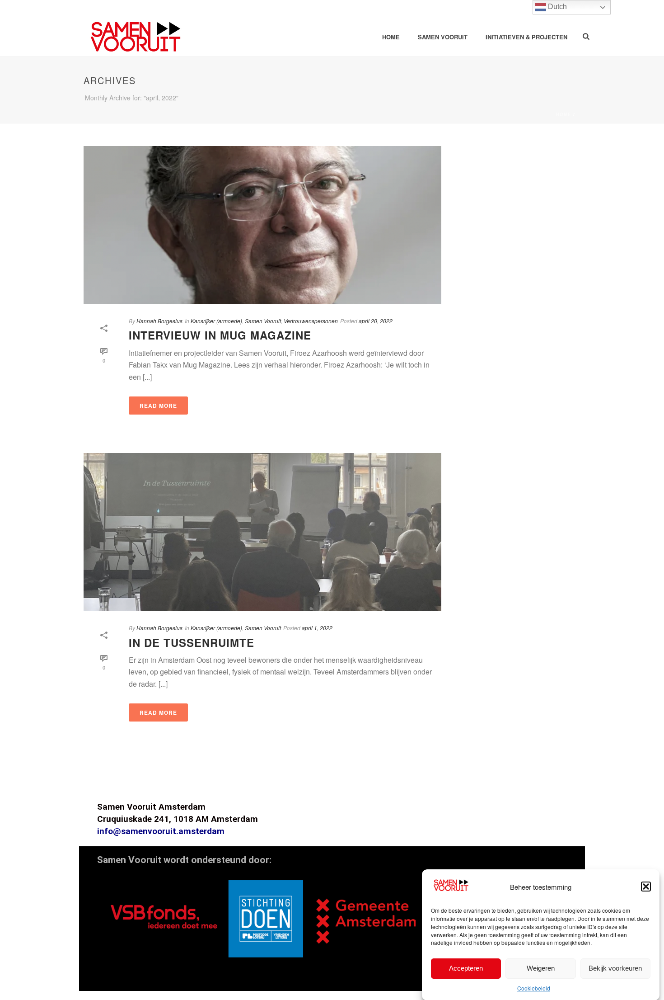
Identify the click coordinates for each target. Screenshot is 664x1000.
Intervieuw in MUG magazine (220, 335)
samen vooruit (443, 37)
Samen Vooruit (263, 321)
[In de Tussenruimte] (262, 532)
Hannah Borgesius (159, 321)
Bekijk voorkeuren (615, 968)
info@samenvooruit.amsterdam (160, 831)
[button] (645, 886)
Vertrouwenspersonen (311, 321)
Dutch (556, 6)
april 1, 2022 (317, 628)
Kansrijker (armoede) (216, 321)
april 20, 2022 (376, 321)
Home (391, 37)
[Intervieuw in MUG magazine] (262, 225)
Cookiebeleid (533, 988)
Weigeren (541, 968)
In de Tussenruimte (191, 642)
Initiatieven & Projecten (526, 37)
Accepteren (466, 968)
